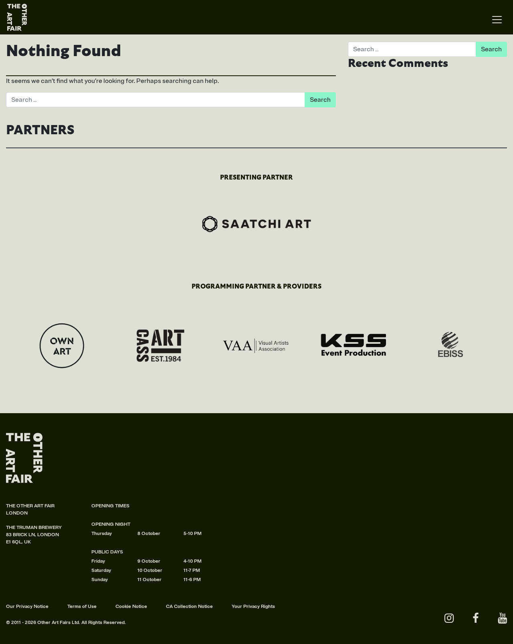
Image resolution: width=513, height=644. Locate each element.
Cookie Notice (131, 607)
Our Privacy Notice (27, 607)
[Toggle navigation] (497, 20)
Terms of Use (82, 607)
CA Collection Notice (189, 607)
